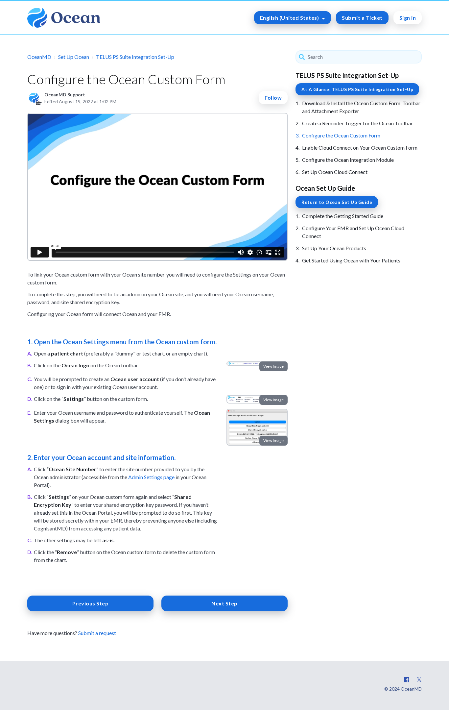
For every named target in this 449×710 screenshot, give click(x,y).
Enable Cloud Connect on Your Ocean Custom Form (359, 147)
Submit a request (97, 633)
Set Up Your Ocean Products (334, 248)
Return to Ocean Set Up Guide (336, 202)
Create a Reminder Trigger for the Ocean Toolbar (357, 123)
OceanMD (39, 57)
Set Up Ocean (73, 57)
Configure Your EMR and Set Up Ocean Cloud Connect (353, 232)
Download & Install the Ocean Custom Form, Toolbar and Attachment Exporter (361, 107)
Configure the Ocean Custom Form (341, 135)
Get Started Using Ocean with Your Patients (351, 260)
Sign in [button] (407, 17)
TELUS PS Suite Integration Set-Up (135, 57)
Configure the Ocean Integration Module (348, 160)
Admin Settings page (151, 477)
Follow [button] (273, 97)
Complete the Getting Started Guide (342, 216)
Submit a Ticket (362, 17)
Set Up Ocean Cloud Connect (334, 172)
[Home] (63, 18)
